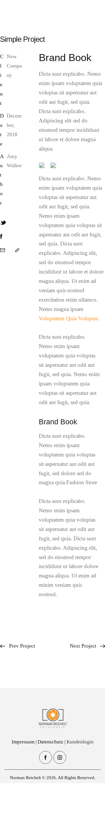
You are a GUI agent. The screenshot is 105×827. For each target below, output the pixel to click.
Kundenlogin (80, 742)
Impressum (23, 742)
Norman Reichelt (25, 777)
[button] (17, 250)
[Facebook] (1, 236)
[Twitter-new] (3, 223)
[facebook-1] (45, 757)
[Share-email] (2, 250)
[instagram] (59, 757)
